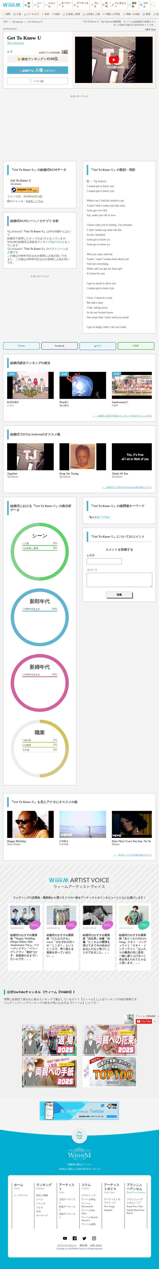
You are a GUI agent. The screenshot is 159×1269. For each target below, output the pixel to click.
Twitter (21, 345)
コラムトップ (88, 1195)
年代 (38, 1211)
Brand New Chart (135, 1206)
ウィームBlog (88, 1199)
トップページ (21, 1195)
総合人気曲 (42, 1195)
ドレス (39, 1207)
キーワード (42, 1215)
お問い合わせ (96, 1245)
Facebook (59, 345)
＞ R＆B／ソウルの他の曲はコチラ (133, 855)
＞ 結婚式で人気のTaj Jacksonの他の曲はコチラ (127, 487)
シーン (39, 1199)
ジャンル (41, 1203)
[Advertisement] (79, 127)
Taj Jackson (17, 21)
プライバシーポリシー (67, 1245)
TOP (5, 21)
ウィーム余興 (88, 1224)
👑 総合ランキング (37, 59)
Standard (108, 1210)
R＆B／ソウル (34, 201)
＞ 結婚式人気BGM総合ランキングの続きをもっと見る (122, 416)
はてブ (97, 346)
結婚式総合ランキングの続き (30, 363)
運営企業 (83, 1245)
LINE (136, 345)
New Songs (109, 1206)
